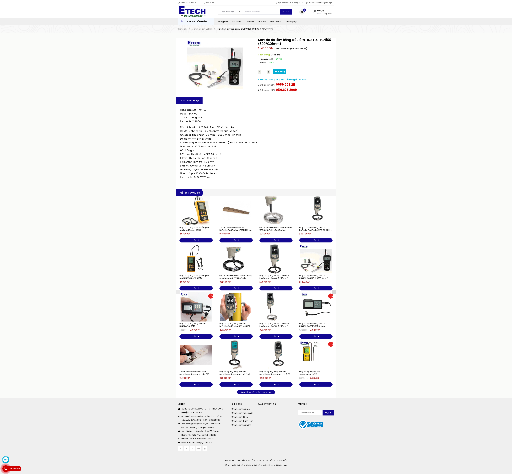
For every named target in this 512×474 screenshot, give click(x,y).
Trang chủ (223, 21)
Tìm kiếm (285, 12)
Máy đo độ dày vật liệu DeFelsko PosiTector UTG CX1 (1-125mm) (274, 277)
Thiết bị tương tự (189, 192)
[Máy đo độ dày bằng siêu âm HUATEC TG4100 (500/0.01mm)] (316, 259)
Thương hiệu (291, 21)
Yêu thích (210, 2)
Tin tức (261, 21)
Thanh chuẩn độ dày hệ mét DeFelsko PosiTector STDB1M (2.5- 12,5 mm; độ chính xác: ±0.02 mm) (195, 373)
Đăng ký (320, 10)
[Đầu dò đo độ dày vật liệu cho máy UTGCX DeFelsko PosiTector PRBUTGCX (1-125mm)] (276, 210)
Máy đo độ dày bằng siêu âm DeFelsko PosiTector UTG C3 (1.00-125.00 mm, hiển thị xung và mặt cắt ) (275, 373)
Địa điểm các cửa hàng (288, 2)
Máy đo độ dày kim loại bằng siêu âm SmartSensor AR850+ (194, 228)
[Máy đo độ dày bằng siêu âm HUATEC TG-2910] (196, 307)
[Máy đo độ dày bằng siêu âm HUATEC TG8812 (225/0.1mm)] (316, 307)
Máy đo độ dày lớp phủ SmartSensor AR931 (309, 373)
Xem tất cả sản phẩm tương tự (255, 392)
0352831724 (192, 2)
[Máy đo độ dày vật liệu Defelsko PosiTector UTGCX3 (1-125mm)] (276, 307)
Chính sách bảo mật (240, 409)
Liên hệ (250, 21)
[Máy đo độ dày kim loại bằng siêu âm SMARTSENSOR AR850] (196, 259)
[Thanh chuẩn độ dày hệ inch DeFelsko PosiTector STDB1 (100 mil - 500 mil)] (236, 210)
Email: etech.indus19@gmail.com (196, 442)
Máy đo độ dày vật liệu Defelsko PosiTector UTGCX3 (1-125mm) (274, 325)
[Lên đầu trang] (504, 457)
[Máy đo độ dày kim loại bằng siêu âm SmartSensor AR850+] (196, 210)
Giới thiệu (275, 21)
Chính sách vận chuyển (242, 413)
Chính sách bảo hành (241, 425)
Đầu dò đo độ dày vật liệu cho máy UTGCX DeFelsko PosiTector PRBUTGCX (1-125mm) (275, 228)
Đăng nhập (327, 13)
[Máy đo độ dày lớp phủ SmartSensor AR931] (316, 355)
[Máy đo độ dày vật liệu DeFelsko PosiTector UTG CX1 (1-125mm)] (276, 259)
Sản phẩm (237, 21)
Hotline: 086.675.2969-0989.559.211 (197, 438)
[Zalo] (5, 459)
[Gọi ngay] (5, 468)
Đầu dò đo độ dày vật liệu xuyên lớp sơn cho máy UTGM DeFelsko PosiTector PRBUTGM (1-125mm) (235, 277)
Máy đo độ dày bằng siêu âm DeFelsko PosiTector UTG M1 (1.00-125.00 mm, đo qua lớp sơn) (235, 373)
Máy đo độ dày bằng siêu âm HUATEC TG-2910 (192, 325)
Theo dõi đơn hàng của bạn (320, 2)
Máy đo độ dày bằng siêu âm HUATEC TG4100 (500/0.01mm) (313, 277)
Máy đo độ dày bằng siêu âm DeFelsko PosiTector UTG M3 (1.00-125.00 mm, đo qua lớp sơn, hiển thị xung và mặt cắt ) (235, 325)
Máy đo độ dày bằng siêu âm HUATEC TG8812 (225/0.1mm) (312, 325)
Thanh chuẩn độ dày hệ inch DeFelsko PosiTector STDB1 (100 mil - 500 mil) (235, 228)
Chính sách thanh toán (242, 421)
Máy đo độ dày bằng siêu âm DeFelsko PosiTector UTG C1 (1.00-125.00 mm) (315, 228)
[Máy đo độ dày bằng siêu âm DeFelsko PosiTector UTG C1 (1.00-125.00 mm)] (316, 210)
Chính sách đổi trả (239, 417)
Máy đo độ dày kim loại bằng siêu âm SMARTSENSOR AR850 (194, 277)
